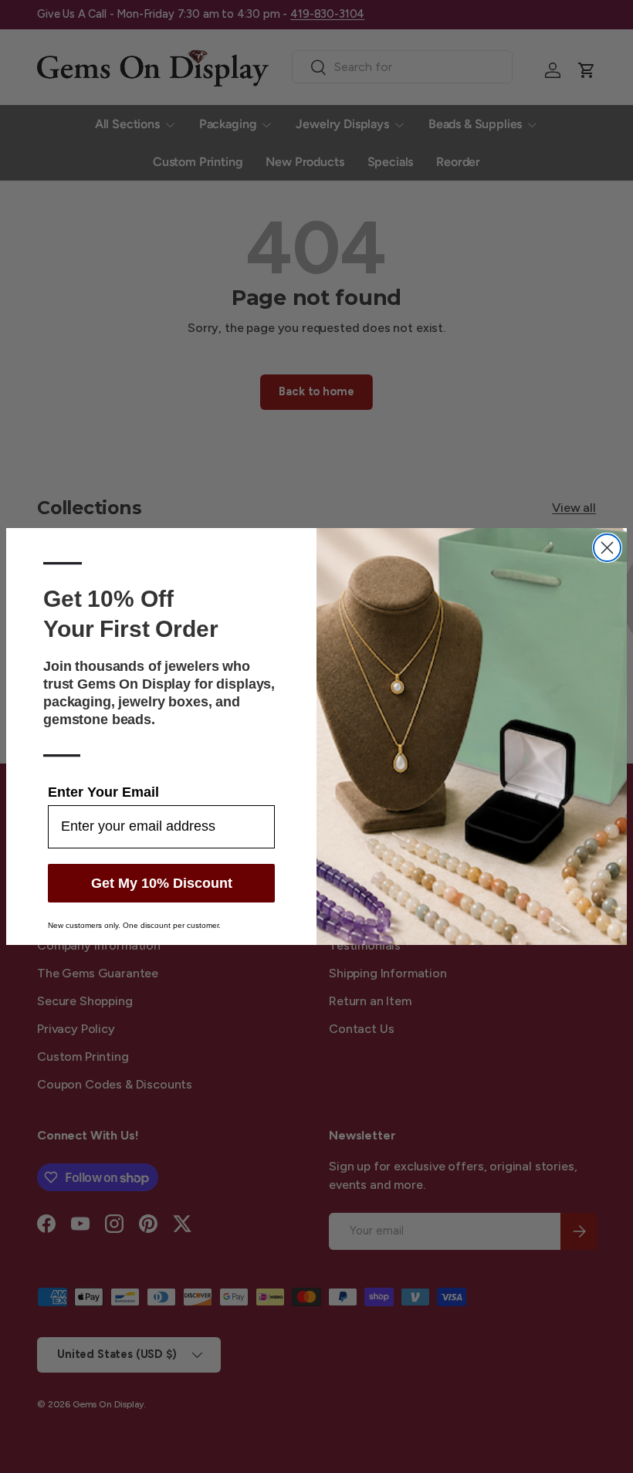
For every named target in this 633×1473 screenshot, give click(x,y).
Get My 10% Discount (161, 883)
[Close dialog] (607, 547)
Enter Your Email (103, 792)
